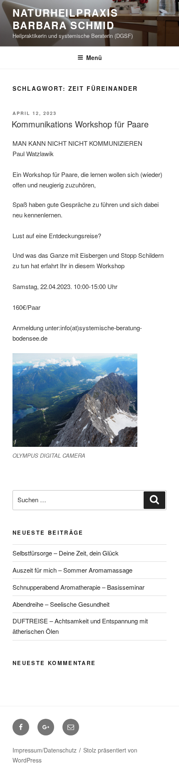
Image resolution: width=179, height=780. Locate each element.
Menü (94, 57)
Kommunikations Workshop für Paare (80, 124)
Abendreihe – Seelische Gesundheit (60, 604)
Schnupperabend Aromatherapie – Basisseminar (78, 587)
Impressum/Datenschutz (44, 750)
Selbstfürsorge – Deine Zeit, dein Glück (65, 552)
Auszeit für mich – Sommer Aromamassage (72, 570)
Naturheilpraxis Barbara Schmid (65, 18)
